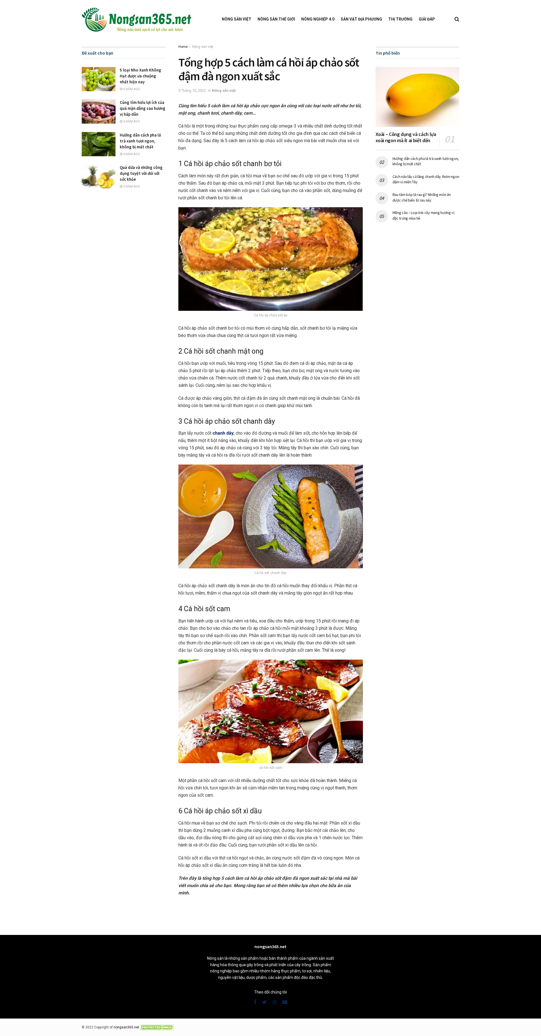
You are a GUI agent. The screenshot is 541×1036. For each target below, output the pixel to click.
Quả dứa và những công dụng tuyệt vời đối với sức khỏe (141, 173)
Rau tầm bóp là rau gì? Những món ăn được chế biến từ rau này (422, 197)
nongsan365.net (126, 1027)
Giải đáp (427, 19)
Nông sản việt (236, 19)
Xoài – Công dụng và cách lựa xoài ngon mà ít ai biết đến (406, 137)
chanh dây (223, 433)
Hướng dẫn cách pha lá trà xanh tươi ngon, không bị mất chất (140, 140)
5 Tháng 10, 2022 (192, 90)
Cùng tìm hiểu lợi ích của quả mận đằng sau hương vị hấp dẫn (142, 108)
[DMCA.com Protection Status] (157, 1027)
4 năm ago (131, 89)
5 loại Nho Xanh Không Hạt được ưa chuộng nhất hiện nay (140, 75)
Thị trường (400, 19)
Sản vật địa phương (361, 19)
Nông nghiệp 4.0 (317, 19)
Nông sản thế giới (276, 19)
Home (183, 47)
